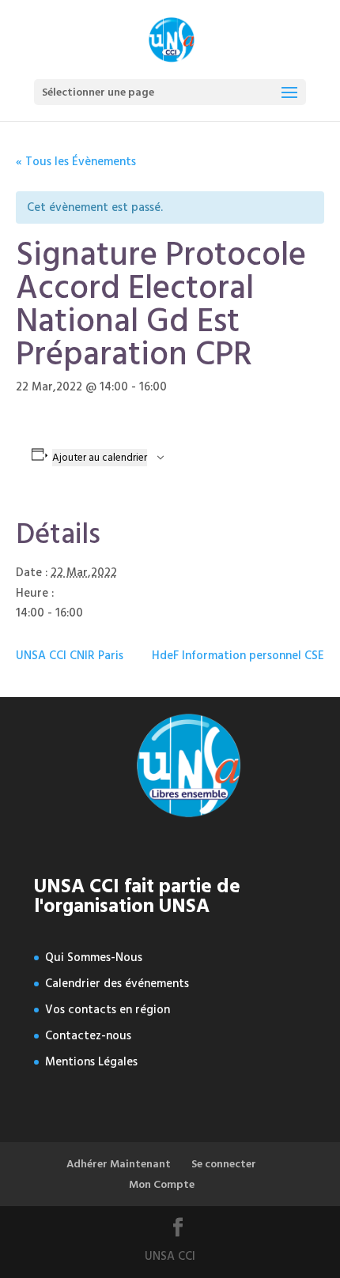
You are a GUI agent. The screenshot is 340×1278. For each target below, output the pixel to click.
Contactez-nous (88, 1036)
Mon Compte (162, 1184)
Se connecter (223, 1164)
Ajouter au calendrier (99, 457)
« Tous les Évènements (76, 162)
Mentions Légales (91, 1062)
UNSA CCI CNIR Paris (69, 655)
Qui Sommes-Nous (93, 957)
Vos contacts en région (107, 1010)
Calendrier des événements (117, 983)
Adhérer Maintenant (118, 1164)
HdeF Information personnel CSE (238, 655)
